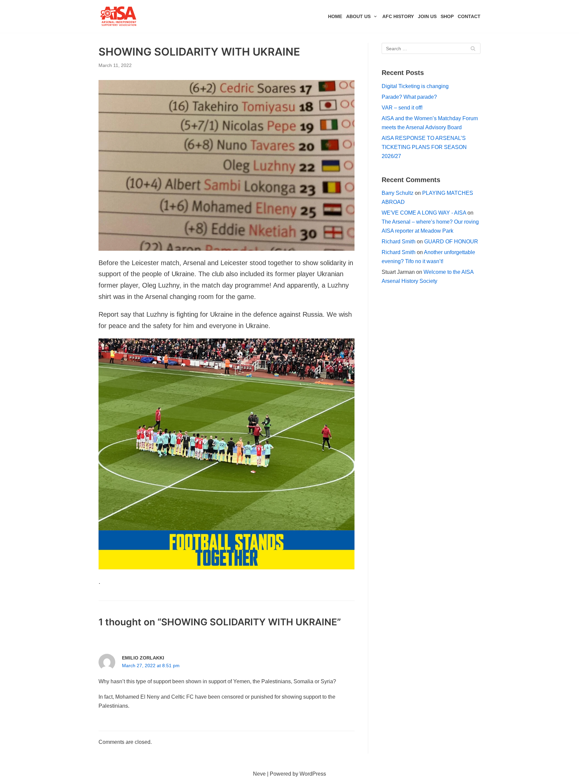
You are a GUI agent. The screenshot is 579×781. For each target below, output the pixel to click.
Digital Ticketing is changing (415, 86)
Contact (469, 16)
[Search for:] (431, 48)
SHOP (447, 16)
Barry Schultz (397, 193)
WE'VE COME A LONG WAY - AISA (424, 213)
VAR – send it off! (402, 107)
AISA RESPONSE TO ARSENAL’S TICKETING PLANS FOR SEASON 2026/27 (424, 147)
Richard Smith (398, 241)
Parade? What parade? (409, 97)
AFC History (398, 16)
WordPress (313, 774)
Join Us (427, 16)
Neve (259, 774)
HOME (335, 16)
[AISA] (119, 16)
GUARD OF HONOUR (451, 241)
